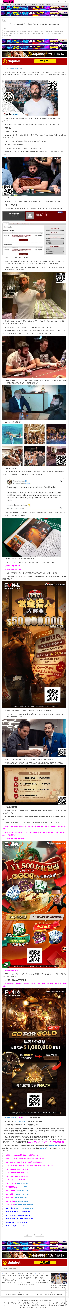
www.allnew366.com (24, 1215)
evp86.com (42, 1148)
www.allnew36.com (24, 1211)
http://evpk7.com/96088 (22, 1194)
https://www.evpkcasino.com (24, 1204)
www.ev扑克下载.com (21, 1180)
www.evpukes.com (21, 1197)
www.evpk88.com (24, 1187)
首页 (4, 4)
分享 (41, 1235)
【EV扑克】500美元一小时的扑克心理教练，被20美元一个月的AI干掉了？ (42, 1282)
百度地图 (43, 1300)
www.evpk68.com (22, 1190)
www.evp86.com (16, 68)
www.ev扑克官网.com (21, 1176)
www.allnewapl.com (21, 1222)
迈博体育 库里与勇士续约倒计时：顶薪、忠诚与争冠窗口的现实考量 (59, 1287)
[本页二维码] (66, 1304)
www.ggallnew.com (24, 1226)
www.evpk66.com (22, 1183)
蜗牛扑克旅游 (10, 4)
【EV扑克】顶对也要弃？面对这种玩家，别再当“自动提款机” (9, 1282)
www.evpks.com (22, 1169)
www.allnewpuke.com (26, 1218)
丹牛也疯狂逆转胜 (20, 1121)
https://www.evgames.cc (22, 1201)
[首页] (66, 1289)
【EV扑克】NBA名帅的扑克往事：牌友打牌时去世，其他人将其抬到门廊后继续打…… (26, 1284)
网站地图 (38, 1300)
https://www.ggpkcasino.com (24, 1208)
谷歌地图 (48, 1300)
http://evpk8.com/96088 (46, 1142)
